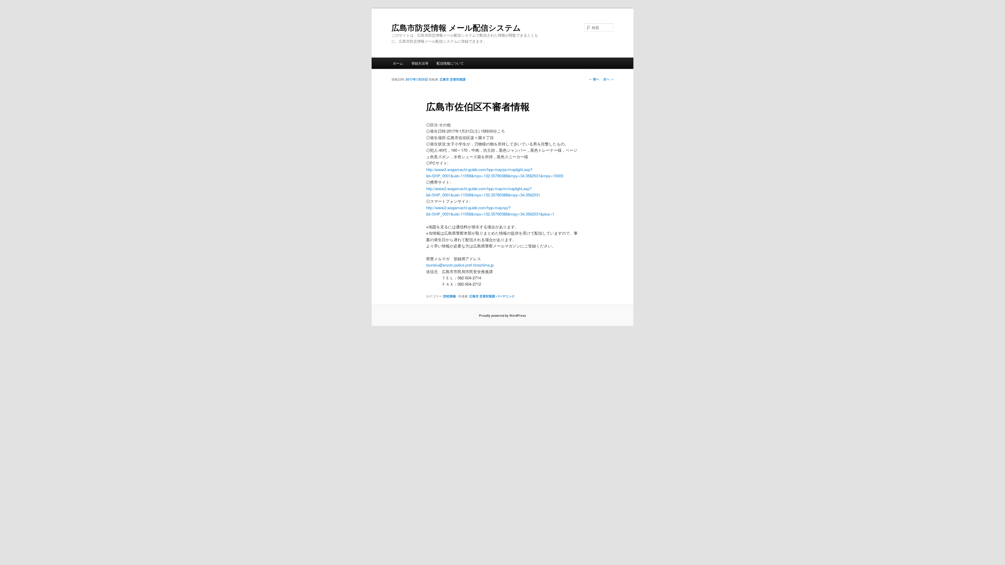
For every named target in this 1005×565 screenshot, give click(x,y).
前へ (594, 79)
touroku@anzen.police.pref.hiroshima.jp (460, 265)
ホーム (398, 63)
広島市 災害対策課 (453, 79)
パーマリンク (505, 296)
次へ (608, 79)
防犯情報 (449, 296)
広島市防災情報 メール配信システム (456, 27)
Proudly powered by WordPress (502, 315)
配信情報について (450, 63)
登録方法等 (419, 63)
